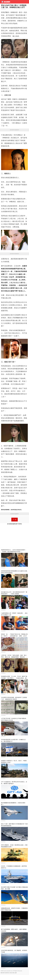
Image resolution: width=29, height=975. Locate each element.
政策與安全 (7, 972)
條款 (11, 972)
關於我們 (3, 972)
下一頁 (14, 519)
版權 (16, 972)
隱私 (13, 972)
